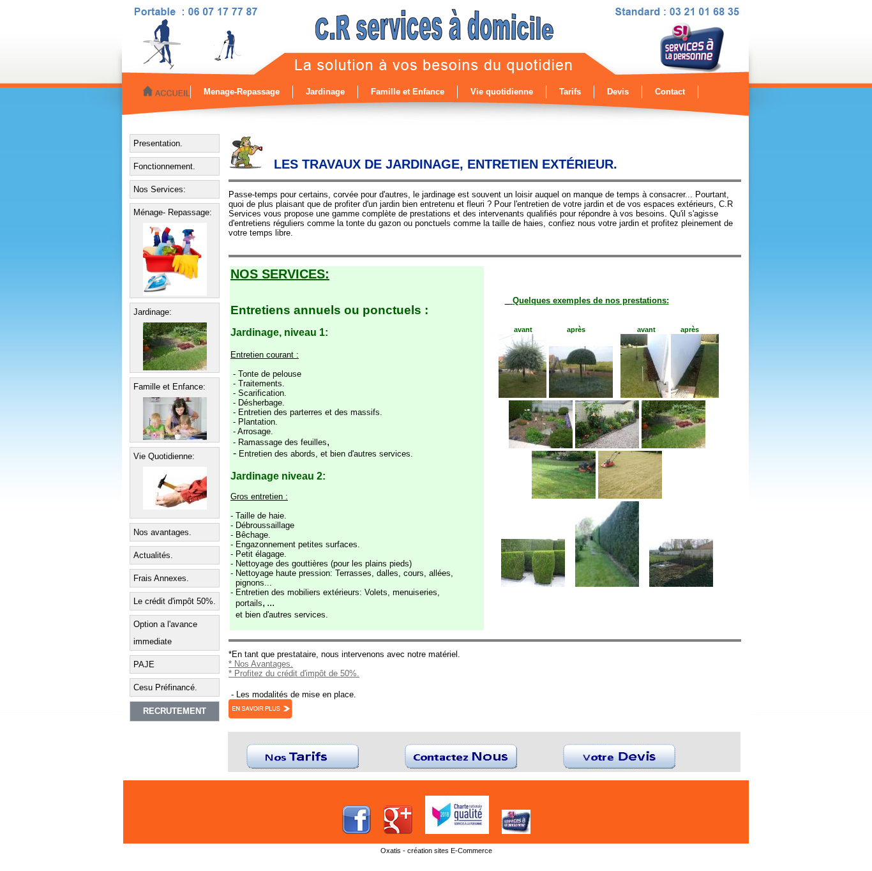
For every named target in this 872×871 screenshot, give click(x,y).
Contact (670, 91)
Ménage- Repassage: (172, 212)
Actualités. (153, 555)
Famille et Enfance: (169, 386)
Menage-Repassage (242, 91)
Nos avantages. (162, 532)
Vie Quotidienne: (164, 456)
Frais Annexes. (161, 578)
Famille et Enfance (407, 91)
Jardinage (325, 91)
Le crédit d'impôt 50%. (174, 601)
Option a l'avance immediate (165, 632)
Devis (618, 91)
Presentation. (158, 143)
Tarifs (570, 91)
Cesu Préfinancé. (165, 687)
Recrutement (174, 711)
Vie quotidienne (501, 91)
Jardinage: (152, 312)
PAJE (143, 664)
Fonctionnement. (164, 166)
